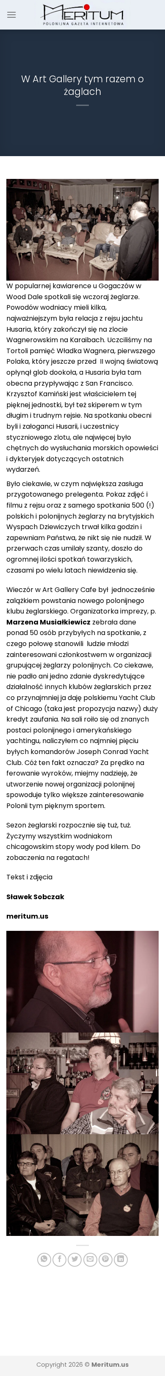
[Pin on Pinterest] (106, 1260)
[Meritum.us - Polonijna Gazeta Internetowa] (82, 14)
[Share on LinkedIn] (121, 1260)
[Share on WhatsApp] (44, 1260)
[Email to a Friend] (90, 1260)
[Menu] (11, 14)
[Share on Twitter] (75, 1260)
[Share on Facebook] (59, 1260)
